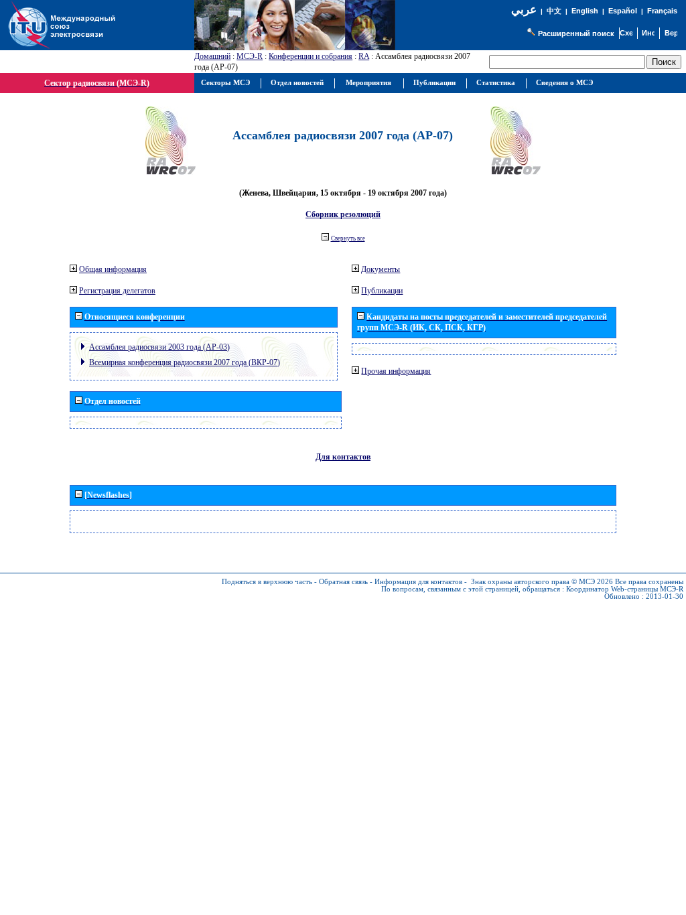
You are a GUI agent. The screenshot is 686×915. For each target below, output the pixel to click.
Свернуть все (348, 238)
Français (662, 11)
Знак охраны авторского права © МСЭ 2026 (542, 581)
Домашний (212, 56)
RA (363, 56)
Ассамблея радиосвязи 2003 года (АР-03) (159, 347)
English (584, 11)
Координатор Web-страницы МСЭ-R (624, 589)
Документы (380, 269)
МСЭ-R (249, 56)
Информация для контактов (418, 581)
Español (622, 11)
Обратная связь (343, 581)
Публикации (382, 290)
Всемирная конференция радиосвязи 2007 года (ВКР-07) (184, 362)
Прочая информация (396, 371)
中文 (554, 11)
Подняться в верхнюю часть (267, 581)
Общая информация (113, 269)
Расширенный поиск (576, 33)
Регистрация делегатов (117, 290)
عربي (524, 9)
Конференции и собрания (310, 56)
